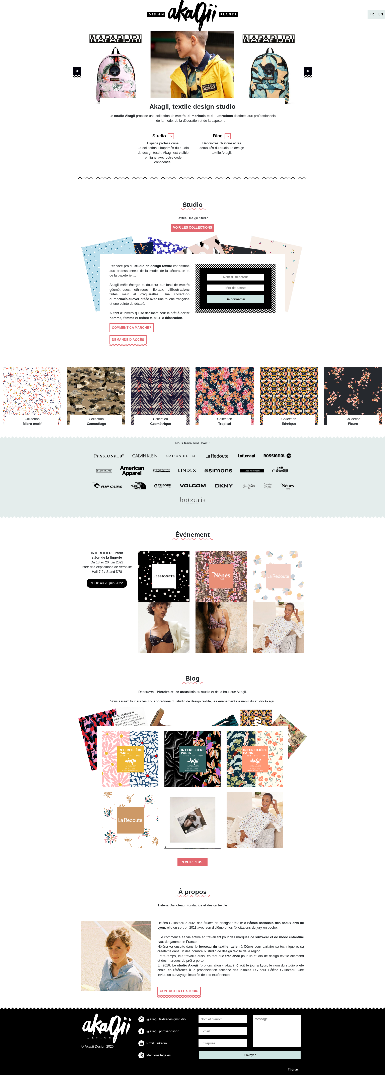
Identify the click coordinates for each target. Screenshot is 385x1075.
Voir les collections (192, 227)
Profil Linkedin (156, 1043)
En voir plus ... (192, 862)
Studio (159, 135)
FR (372, 14)
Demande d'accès (128, 339)
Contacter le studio (179, 991)
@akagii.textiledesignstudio (166, 1019)
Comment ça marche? (131, 327)
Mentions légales (158, 1055)
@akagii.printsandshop (162, 1031)
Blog (218, 135)
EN (380, 14)
